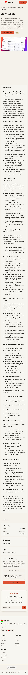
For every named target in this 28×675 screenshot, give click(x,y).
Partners (17, 645)
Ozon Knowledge (17, 7)
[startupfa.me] (11, 667)
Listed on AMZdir (14, 571)
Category (3, 643)
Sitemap (3, 660)
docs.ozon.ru (22, 531)
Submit (17, 643)
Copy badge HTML (14, 582)
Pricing (17, 640)
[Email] (5, 627)
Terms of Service (5, 657)
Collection (3, 640)
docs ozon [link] (3, 9)
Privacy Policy (4, 655)
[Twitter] (2, 627)
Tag (2, 645)
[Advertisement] (14, 68)
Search (2, 638)
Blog (16, 638)
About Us (3, 652)
